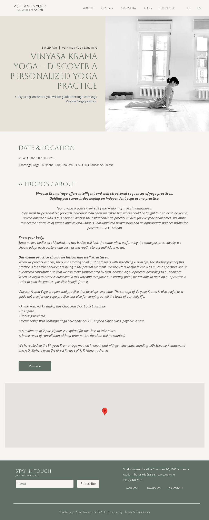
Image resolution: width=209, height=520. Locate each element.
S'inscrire (35, 366)
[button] (88, 8)
